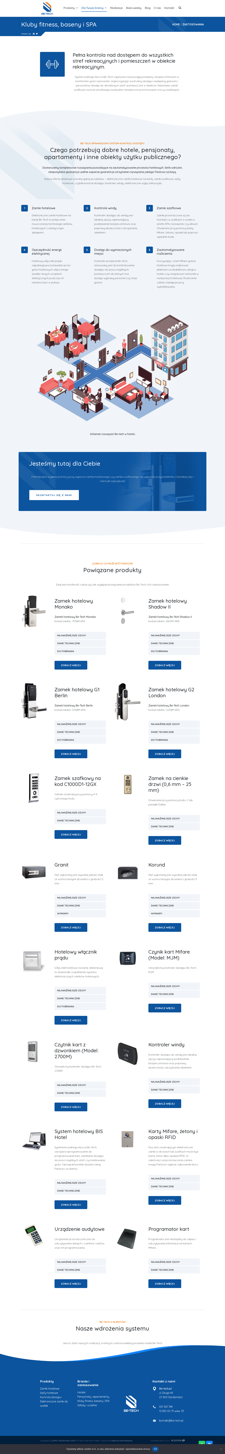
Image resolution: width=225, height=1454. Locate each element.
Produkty (69, 8)
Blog (148, 8)
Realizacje (116, 8)
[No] (221, 1449)
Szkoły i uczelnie (87, 1405)
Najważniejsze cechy (71, 635)
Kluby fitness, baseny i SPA (93, 1401)
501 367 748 (165, 1406)
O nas (157, 8)
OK (155, 1449)
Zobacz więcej (71, 665)
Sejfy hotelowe (49, 1392)
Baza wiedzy (133, 8)
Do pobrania (65, 651)
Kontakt (169, 8)
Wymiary (62, 913)
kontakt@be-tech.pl (171, 1420)
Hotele (81, 1392)
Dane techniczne (68, 643)
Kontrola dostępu (50, 1397)
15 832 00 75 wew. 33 (171, 1411)
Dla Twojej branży (92, 8)
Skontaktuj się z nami (54, 495)
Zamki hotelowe (49, 1388)
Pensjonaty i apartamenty (93, 1396)
